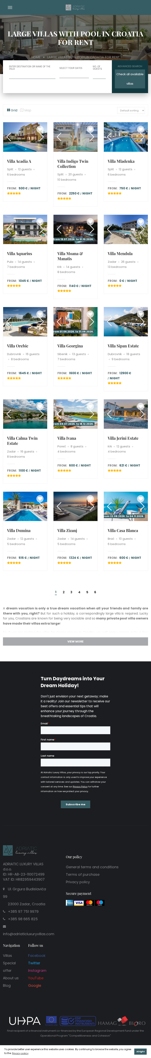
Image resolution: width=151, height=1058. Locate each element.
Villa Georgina (70, 345)
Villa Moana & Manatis (70, 256)
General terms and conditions (92, 867)
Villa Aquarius (19, 253)
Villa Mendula (120, 253)
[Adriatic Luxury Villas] (75, 7)
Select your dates (70, 68)
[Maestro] (99, 902)
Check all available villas (130, 79)
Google (34, 985)
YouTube (35, 978)
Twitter (34, 963)
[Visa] (79, 902)
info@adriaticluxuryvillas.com (28, 933)
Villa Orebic (17, 345)
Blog (7, 985)
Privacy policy (78, 881)
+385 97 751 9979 (23, 911)
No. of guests (97, 67)
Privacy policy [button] (20, 1053)
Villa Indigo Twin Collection (72, 163)
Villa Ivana (66, 438)
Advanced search (130, 66)
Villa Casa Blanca (123, 530)
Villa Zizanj (67, 530)
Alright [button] (140, 1051)
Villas (7, 955)
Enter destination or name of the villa (29, 67)
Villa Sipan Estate (123, 345)
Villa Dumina (18, 530)
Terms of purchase (82, 874)
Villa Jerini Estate (123, 438)
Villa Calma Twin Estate (22, 440)
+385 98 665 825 (23, 918)
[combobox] (99, 75)
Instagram (37, 970)
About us (11, 978)
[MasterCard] (89, 902)
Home (36, 57)
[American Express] (69, 902)
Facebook (36, 955)
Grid (13, 110)
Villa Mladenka (121, 161)
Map (27, 110)
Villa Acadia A (19, 161)
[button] (41, 137)
